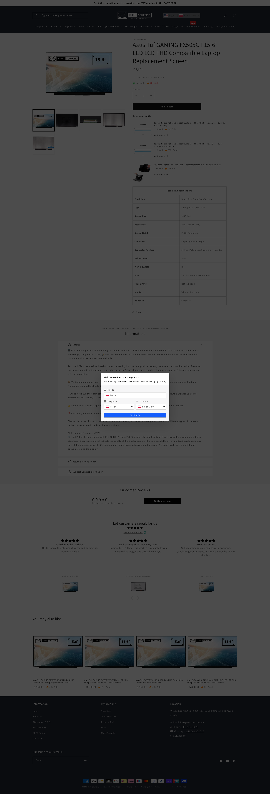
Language (112, 401)
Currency (144, 401)
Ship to (111, 390)
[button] (135, 395)
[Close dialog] (167, 375)
